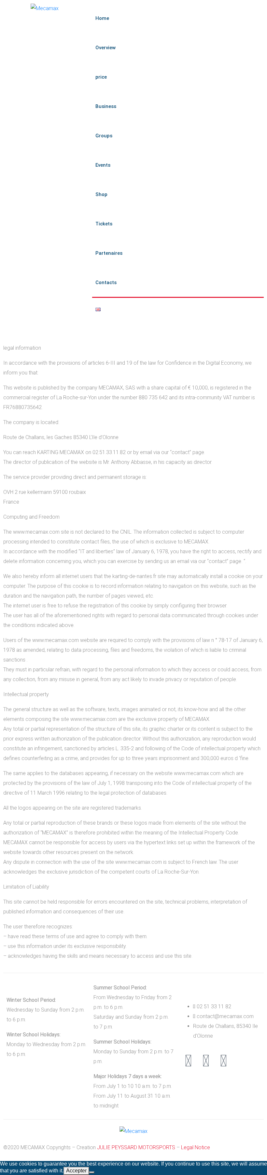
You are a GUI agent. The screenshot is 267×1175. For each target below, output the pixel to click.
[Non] (91, 1172)
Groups (103, 136)
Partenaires (108, 253)
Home (102, 18)
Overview (105, 48)
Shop (101, 194)
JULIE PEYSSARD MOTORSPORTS (136, 1147)
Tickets (103, 224)
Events (102, 165)
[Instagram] (188, 1061)
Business (105, 106)
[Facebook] (206, 1061)
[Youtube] (223, 1061)
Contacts (106, 282)
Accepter (76, 1170)
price (101, 77)
